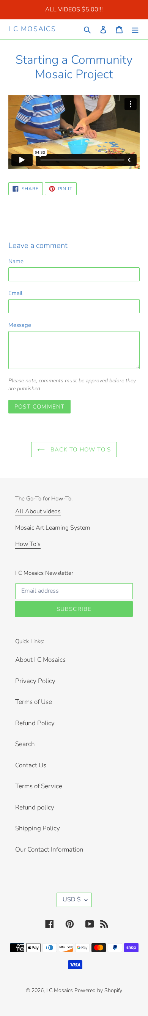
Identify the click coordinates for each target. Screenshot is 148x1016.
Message (19, 325)
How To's (28, 544)
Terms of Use (33, 701)
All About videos (38, 511)
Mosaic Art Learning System (52, 528)
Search (25, 744)
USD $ (72, 899)
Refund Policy (35, 723)
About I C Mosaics (40, 659)
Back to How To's (80, 449)
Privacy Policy (35, 681)
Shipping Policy (37, 828)
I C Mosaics (32, 29)
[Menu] (135, 29)
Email (15, 293)
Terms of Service (38, 786)
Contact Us (30, 765)
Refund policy (34, 807)
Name (16, 261)
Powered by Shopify (98, 990)
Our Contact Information (49, 849)
